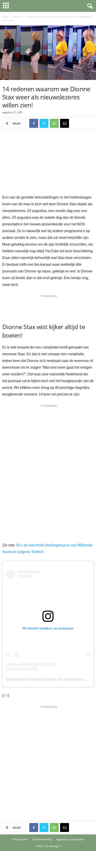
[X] (44, 123)
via (5, 695)
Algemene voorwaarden (70, 839)
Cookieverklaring (42, 839)
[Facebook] (33, 123)
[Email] (64, 123)
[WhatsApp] (54, 123)
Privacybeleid (20, 839)
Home (5, 16)
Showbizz (18, 16)
